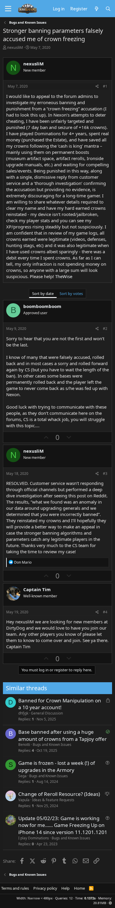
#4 (105, 612)
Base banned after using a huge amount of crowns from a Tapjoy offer (62, 735)
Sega (22, 775)
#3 (105, 473)
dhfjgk (23, 713)
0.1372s (90, 898)
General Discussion (47, 713)
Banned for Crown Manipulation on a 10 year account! (59, 704)
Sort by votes (71, 293)
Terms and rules (15, 888)
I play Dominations (33, 838)
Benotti (24, 744)
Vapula (23, 799)
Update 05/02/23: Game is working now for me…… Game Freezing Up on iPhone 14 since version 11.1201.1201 (62, 825)
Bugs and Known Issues (52, 744)
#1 (105, 86)
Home (79, 888)
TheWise (63, 276)
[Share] (97, 86)
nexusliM (15, 47)
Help (65, 888)
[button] (110, 903)
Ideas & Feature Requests (53, 799)
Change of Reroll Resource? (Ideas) (59, 794)
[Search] (108, 8)
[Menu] (8, 8)
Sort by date (43, 293)
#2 (105, 328)
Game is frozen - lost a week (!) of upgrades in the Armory (56, 766)
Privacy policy (45, 888)
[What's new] (96, 8)
